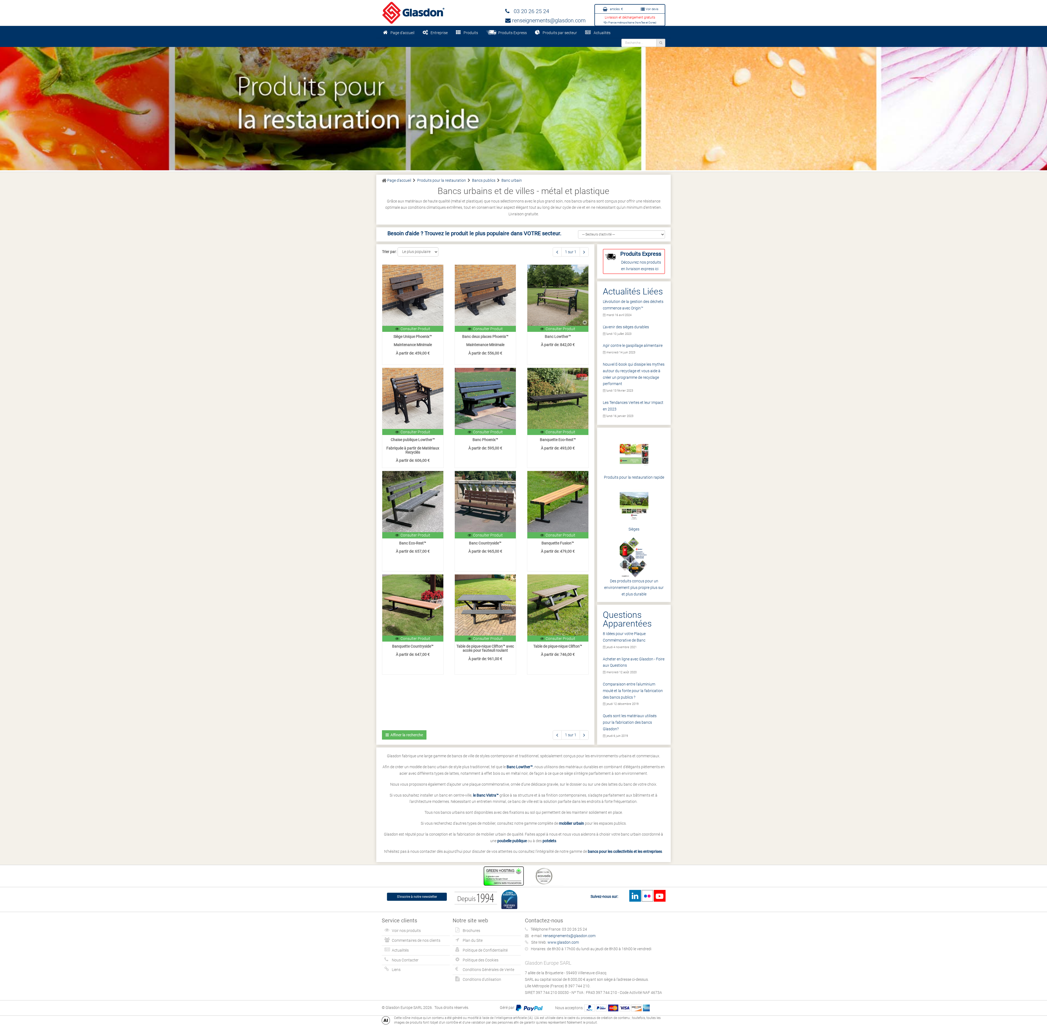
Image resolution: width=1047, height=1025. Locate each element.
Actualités (602, 33)
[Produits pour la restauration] (523, 104)
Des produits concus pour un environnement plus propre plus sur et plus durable (634, 587)
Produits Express (512, 33)
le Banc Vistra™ (486, 795)
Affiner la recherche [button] (406, 735)
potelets (549, 841)
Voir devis (651, 9)
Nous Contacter (405, 960)
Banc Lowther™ (520, 767)
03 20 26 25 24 (529, 11)
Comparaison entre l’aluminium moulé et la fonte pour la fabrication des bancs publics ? (633, 690)
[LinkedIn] (635, 896)
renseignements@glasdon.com (548, 20)
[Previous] (557, 252)
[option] (523, 104)
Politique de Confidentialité (485, 950)
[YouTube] (659, 896)
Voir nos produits (406, 930)
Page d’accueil (402, 33)
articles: (616, 9)
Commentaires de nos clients (416, 940)
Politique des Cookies (480, 960)
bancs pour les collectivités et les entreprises (625, 851)
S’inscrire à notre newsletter (417, 897)
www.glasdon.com (563, 942)
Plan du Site (473, 940)
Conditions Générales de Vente (488, 969)
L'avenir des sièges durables (626, 327)
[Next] (584, 252)
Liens (396, 969)
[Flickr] (647, 896)
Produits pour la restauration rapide (634, 477)
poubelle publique (512, 841)
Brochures (471, 930)
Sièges (633, 529)
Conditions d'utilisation (482, 979)
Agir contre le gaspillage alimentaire (633, 345)
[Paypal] (529, 1008)
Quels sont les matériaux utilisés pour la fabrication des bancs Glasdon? (630, 722)
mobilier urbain (571, 823)
